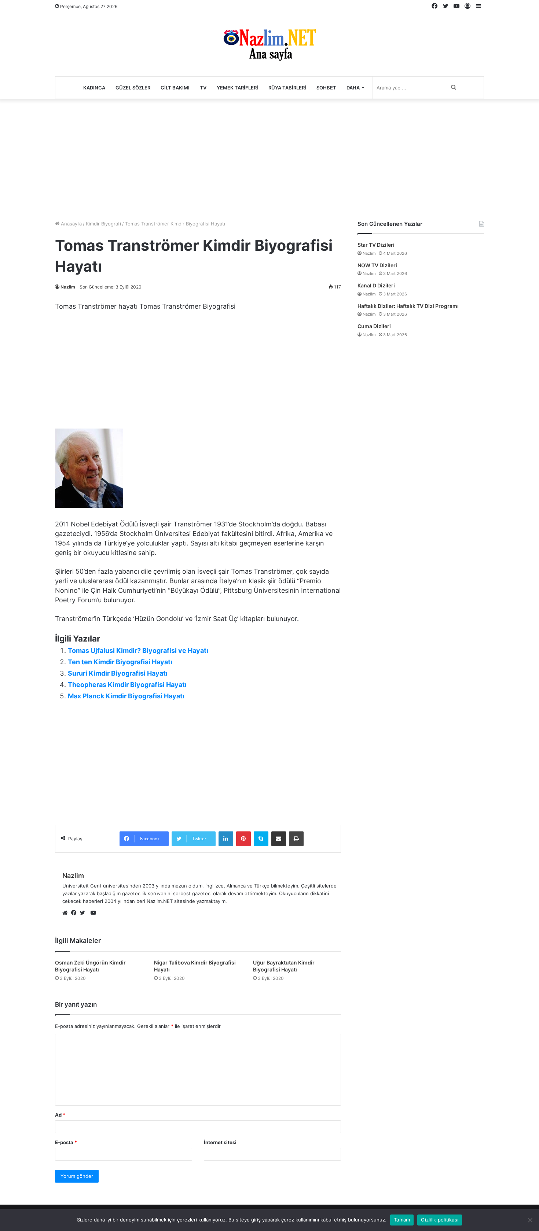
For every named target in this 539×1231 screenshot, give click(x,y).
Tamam (402, 1220)
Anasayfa (70, 224)
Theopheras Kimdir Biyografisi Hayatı (127, 684)
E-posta (66, 1142)
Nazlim (67, 287)
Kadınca (94, 88)
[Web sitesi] (66, 913)
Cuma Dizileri (374, 326)
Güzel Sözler (132, 88)
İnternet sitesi (220, 1142)
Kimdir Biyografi (103, 224)
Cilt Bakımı (175, 88)
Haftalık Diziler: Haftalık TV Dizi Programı (408, 306)
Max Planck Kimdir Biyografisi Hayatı (126, 696)
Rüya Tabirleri (287, 88)
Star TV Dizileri (376, 245)
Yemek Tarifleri (237, 88)
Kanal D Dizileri (376, 285)
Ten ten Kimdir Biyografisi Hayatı (120, 662)
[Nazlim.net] (270, 45)
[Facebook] (75, 913)
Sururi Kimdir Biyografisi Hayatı (118, 673)
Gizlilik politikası (439, 1220)
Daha (353, 88)
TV (203, 88)
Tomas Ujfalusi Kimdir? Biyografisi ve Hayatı (138, 650)
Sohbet (326, 88)
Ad (60, 1115)
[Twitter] (84, 913)
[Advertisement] (269, 157)
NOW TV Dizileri (377, 265)
